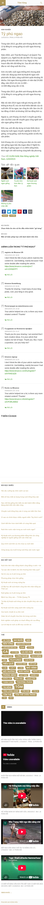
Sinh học (19, 678)
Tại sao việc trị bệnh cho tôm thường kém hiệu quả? (20, 570)
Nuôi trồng (24, 671)
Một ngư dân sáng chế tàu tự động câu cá (18, 848)
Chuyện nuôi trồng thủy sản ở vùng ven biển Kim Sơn (21, 511)
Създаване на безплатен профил (18, 329)
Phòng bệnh (9, 675)
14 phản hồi (37, 742)
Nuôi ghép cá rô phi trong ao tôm (13, 593)
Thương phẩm (24, 682)
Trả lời (9, 275)
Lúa (5, 668)
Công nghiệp (7, 656)
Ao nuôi (18, 640)
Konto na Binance (12, 388)
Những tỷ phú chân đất (6, 205)
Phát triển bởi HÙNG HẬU (9, 902)
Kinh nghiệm (6, 29)
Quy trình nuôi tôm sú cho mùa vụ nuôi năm (17, 544)
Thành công (31, 678)
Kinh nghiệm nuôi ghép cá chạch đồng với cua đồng (20, 620)
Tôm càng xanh (10, 691)
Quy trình (23, 675)
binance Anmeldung (13, 283)
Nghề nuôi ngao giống (5, 182)
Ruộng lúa (7, 678)
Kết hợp (33, 664)
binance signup (11, 357)
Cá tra (38, 652)
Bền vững (8, 644)
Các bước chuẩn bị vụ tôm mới (12, 612)
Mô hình (32, 667)
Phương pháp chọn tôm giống (12, 578)
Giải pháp (29, 660)
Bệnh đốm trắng (23, 644)
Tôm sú (35, 691)
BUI (37, 812)
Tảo (4, 698)
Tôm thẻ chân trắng (25, 695)
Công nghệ (22, 656)
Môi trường (9, 671)
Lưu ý (12, 668)
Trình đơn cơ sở (3, 3)
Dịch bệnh (36, 656)
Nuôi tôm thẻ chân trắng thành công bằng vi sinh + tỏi (21, 565)
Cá (5, 651)
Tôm (19, 687)
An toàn (6, 640)
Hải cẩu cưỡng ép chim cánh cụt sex (14, 491)
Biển (28, 640)
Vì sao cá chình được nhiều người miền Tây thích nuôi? (21, 517)
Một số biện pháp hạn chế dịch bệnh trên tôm (19, 235)
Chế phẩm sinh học (10, 647)
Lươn (21, 668)
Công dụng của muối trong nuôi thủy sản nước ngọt (20, 550)
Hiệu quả (8, 663)
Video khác (6, 892)
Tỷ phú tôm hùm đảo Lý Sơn (18, 183)
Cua (22, 647)
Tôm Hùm (25, 691)
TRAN (11, 37)
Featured (15, 660)
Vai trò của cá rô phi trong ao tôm (13, 574)
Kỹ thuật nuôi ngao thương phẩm (32, 183)
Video (9, 707)
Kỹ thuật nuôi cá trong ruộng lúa (13, 582)
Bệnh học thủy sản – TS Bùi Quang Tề (15, 597)
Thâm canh (8, 682)
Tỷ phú (12, 215)
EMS (4, 660)
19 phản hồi (28, 886)
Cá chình (15, 652)
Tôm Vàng (22, 3)
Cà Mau (30, 647)
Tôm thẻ (7, 695)
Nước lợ (36, 671)
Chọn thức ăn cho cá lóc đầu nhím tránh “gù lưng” (21, 227)
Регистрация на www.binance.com (19, 306)
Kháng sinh (21, 664)
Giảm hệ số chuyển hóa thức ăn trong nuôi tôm (18, 616)
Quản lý (34, 675)
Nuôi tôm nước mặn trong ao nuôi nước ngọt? (18, 529)
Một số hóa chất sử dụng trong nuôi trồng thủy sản (20, 497)
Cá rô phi (27, 652)
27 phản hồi (17, 850)
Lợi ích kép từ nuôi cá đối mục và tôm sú (16, 624)
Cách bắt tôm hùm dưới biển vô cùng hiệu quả (18, 523)
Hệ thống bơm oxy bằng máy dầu (14, 812)
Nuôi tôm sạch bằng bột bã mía (13, 775)
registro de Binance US (14, 252)
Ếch (11, 698)
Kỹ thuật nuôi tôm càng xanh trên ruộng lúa (17, 608)
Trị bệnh (7, 687)
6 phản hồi (18, 37)
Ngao (5, 215)
